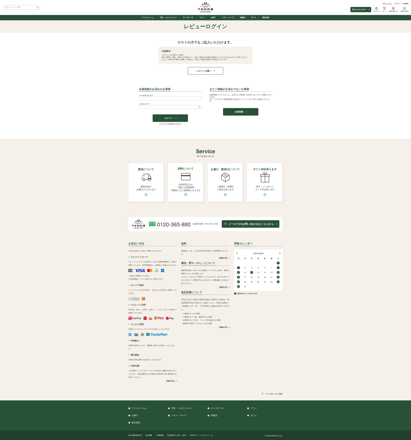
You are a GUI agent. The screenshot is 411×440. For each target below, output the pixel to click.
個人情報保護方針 (135, 435)
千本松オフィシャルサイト (199, 435)
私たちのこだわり (359, 9)
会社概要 (148, 435)
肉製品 (242, 17)
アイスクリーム (148, 17)
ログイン (397, 3)
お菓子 (213, 17)
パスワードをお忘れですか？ (170, 124)
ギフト (253, 17)
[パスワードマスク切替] (199, 107)
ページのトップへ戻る (274, 394)
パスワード (144, 104)
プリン (202, 17)
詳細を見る (170, 381)
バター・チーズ (228, 17)
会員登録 (405, 3)
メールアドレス (146, 95)
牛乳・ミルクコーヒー (168, 17)
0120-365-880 (174, 224)
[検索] (37, 7)
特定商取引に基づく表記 (176, 435)
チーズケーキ (188, 17)
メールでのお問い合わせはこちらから (251, 223)
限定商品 (265, 17)
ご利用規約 (159, 435)
